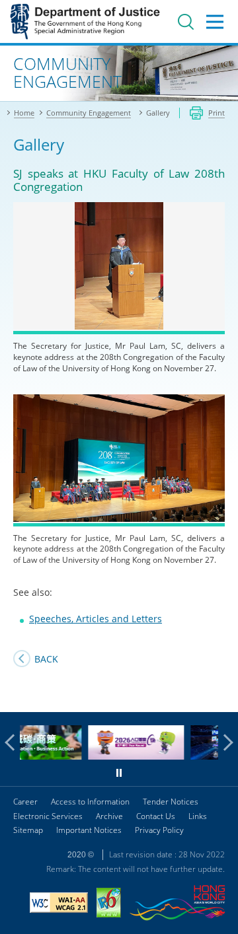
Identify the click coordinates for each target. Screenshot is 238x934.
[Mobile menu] (215, 22)
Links (197, 816)
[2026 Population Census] (98, 756)
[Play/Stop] (119, 773)
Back (46, 659)
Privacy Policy (159, 830)
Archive (109, 816)
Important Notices (89, 830)
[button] (13, 742)
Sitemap (28, 830)
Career (25, 801)
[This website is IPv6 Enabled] (109, 904)
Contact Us (155, 816)
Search (186, 22)
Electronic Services (48, 816)
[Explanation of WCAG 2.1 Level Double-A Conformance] (59, 904)
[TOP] (220, 694)
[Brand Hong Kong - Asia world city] (177, 904)
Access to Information (90, 801)
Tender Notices (170, 801)
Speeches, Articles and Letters (95, 618)
